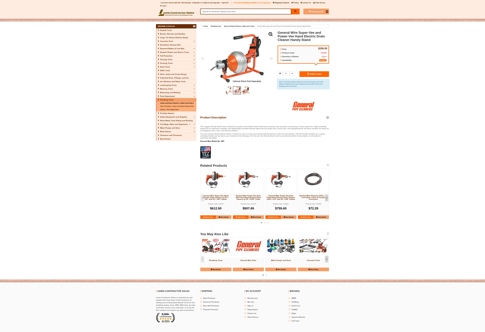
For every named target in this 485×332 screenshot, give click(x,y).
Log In (163, 6)
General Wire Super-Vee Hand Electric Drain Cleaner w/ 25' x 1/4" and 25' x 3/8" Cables (215, 197)
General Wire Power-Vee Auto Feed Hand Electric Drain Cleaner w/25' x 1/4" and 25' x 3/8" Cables (281, 197)
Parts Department (167, 96)
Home (206, 26)
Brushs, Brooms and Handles (172, 34)
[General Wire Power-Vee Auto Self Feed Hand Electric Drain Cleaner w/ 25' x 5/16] (248, 180)
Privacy (296, 3)
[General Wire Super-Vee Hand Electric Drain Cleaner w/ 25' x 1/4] (216, 180)
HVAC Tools (165, 71)
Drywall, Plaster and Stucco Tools (174, 52)
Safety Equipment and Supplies (173, 117)
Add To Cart (209, 217)
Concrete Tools (166, 41)
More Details (224, 217)
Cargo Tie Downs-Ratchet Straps (174, 38)
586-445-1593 (179, 3)
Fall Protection (166, 56)
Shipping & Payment (281, 3)
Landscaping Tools (168, 85)
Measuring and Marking (170, 92)
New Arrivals (165, 139)
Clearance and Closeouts (171, 135)
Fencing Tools (166, 60)
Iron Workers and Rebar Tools (173, 82)
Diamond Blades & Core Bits (172, 49)
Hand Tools (165, 67)
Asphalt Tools (166, 30)
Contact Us (306, 3)
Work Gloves (165, 132)
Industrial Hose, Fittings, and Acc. (174, 78)
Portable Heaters (167, 113)
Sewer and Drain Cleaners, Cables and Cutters (177, 103)
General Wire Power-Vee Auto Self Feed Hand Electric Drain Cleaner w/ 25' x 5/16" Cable (248, 197)
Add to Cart (315, 74)
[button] (271, 34)
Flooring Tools (166, 63)
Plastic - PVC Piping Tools (169, 109)
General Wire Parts (248, 260)
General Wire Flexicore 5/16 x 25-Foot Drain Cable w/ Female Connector (313, 197)
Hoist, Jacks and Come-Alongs (173, 74)
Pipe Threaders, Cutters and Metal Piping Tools (177, 106)
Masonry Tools (166, 89)
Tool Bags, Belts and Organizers (174, 124)
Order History (320, 3)
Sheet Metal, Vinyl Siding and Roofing (176, 121)
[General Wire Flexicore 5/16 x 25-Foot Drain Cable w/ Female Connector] (313, 179)
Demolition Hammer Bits (170, 45)
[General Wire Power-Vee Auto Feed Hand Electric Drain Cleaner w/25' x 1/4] (281, 180)
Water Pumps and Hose (170, 128)
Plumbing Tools (167, 100)
